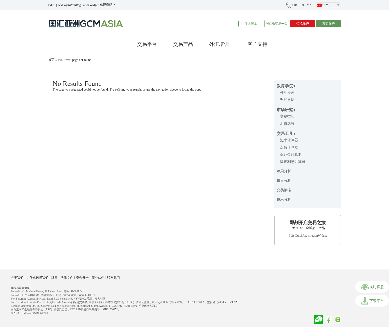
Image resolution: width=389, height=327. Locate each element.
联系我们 (113, 277)
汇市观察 (287, 123)
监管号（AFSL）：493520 (222, 302)
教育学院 (285, 86)
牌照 (54, 277)
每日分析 (284, 180)
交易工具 (285, 133)
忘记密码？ (107, 5)
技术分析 (284, 199)
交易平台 (147, 44)
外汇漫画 (287, 92)
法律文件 (67, 277)
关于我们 (17, 277)
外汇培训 (219, 44)
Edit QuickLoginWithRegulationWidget (73, 5)
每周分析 (284, 171)
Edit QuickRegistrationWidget (308, 235)
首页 (51, 60)
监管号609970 (87, 295)
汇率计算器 (289, 140)
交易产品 (183, 44)
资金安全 (82, 277)
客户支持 (257, 44)
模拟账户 (302, 23)
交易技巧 (287, 116)
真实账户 (328, 23)
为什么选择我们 (37, 277)
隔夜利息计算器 (292, 162)
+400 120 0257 (301, 5)
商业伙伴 (98, 277)
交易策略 (284, 190)
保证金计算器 (291, 154)
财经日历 (287, 100)
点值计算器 (289, 147)
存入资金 (250, 23)
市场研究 (285, 109)
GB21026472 (110, 309)
